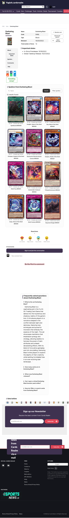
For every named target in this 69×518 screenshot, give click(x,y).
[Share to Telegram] (15, 75)
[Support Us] (3, 465)
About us (26, 469)
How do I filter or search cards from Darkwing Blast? (34, 389)
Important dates (12, 54)
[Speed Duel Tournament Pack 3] (54, 402)
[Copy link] (7, 72)
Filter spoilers (56, 90)
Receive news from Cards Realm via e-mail (15, 447)
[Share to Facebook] (11, 72)
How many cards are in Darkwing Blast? (31, 368)
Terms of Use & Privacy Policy (32, 484)
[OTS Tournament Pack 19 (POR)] (35, 402)
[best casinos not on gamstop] (11, 495)
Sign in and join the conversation (34, 250)
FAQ (9, 66)
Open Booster (58, 40)
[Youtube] (8, 465)
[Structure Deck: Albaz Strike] (49, 402)
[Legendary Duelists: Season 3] (26, 402)
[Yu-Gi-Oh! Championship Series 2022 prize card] (7, 402)
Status (25, 482)
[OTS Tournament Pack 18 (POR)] (63, 402)
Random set (58, 32)
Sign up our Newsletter (34, 411)
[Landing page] (4, 2)
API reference (27, 477)
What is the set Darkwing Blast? (32, 303)
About (9, 50)
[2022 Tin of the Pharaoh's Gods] (17, 402)
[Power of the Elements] (21, 402)
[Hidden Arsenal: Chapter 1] (58, 402)
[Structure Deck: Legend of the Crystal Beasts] (12, 402)
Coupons (26, 471)
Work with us (27, 474)
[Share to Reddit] (7, 75)
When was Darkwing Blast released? (32, 375)
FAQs (25, 479)
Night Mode (50, 468)
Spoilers (9, 59)
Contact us (27, 466)
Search (46, 90)
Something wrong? (11, 80)
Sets (7, 26)
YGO (3, 26)
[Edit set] (46, 31)
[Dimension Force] (40, 402)
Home (25, 464)
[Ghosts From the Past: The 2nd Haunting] (44, 402)
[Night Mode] (46, 6)
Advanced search (57, 36)
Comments (10, 63)
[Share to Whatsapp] (11, 75)
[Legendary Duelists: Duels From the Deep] (31, 402)
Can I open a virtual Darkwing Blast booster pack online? (33, 382)
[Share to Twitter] (15, 72)
